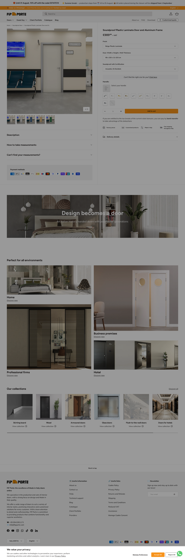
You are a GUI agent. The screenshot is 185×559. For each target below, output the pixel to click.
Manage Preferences (140, 555)
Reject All (171, 555)
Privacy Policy (60, 556)
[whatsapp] (179, 552)
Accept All (158, 555)
